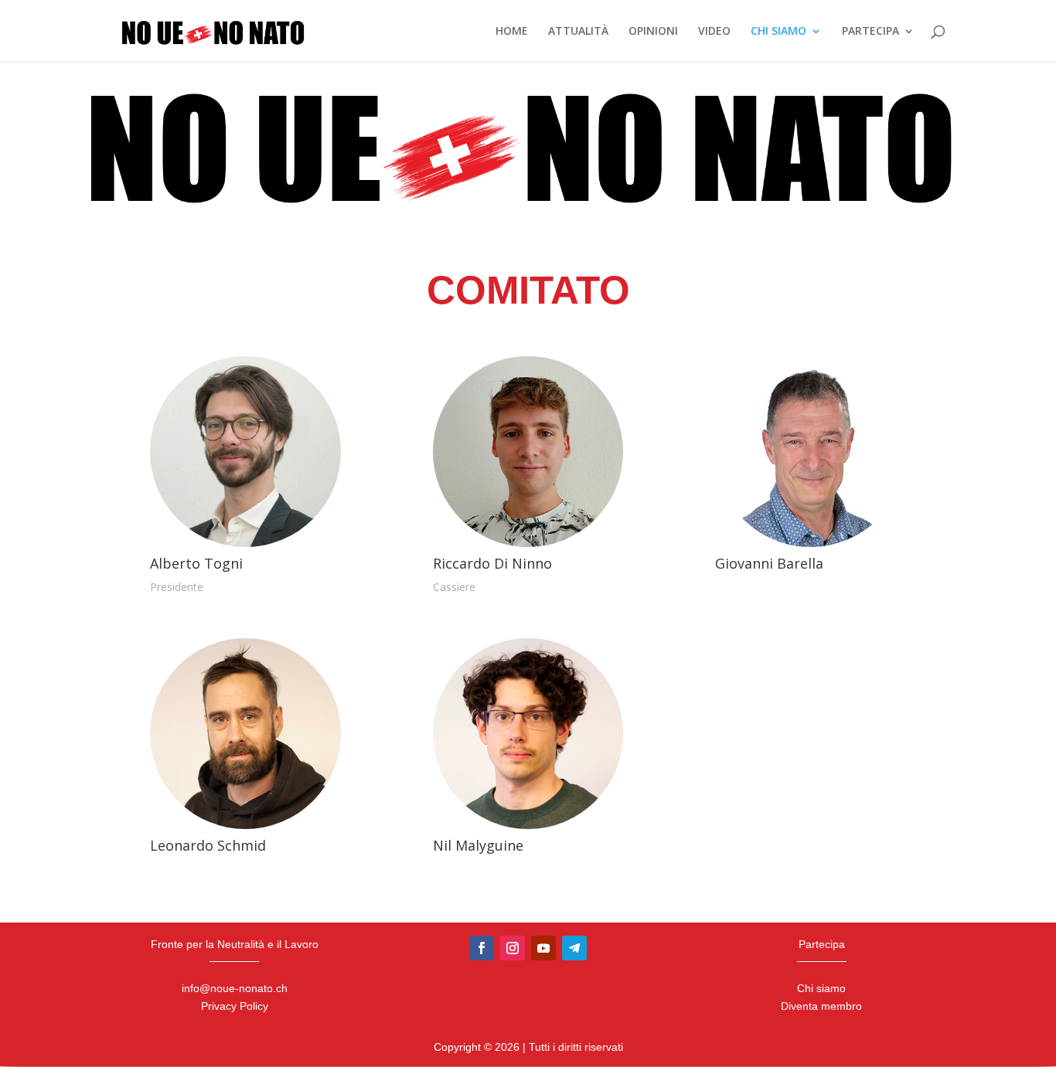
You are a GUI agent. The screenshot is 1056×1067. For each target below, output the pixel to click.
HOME (512, 31)
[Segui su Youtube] (543, 948)
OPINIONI (653, 31)
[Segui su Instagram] (512, 948)
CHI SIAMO (778, 31)
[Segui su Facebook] (481, 948)
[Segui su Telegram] (574, 948)
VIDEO (714, 31)
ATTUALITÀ (578, 31)
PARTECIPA (870, 31)
